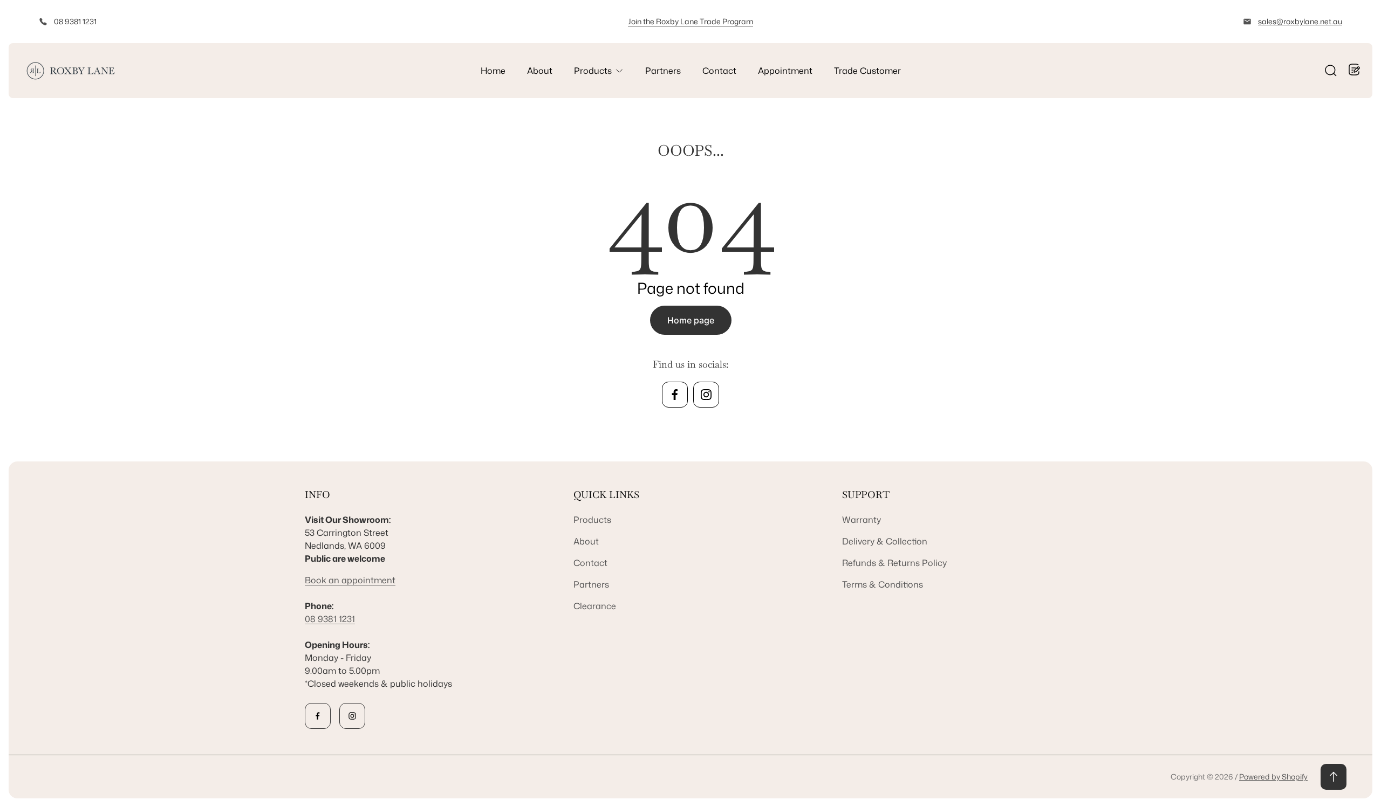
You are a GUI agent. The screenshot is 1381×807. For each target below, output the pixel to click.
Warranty (861, 520)
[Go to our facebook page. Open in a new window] (675, 395)
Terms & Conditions (882, 584)
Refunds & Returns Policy (894, 563)
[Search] (1331, 70)
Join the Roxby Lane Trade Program (690, 21)
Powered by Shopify (1273, 776)
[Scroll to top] (1333, 777)
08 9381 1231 (75, 21)
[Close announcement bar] (1357, 21)
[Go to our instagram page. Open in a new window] (706, 395)
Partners (591, 584)
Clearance (594, 606)
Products (592, 520)
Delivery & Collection (884, 541)
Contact (590, 563)
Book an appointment (350, 580)
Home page (690, 320)
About (586, 541)
